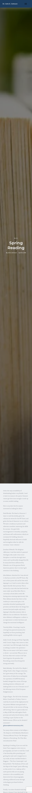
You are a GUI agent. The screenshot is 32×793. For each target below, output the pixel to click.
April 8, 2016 (22, 252)
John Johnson (12, 252)
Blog (16, 238)
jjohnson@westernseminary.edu (13, 725)
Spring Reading (16, 245)
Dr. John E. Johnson (10, 4)
